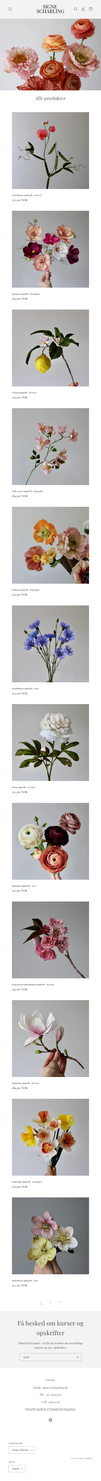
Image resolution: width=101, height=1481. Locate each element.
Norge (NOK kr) (20, 1449)
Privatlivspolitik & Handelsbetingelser (50, 1409)
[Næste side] (60, 1302)
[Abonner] (77, 1357)
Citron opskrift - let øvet (24, 392)
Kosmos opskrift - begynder (26, 294)
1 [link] (41, 1302)
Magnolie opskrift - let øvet (25, 1083)
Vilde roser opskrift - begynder (27, 491)
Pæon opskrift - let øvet (23, 787)
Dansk (15, 1468)
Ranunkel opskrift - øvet (24, 886)
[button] (10, 9)
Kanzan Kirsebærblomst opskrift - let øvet (33, 984)
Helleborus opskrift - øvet (25, 1280)
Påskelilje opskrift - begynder (27, 1181)
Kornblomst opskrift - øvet (25, 688)
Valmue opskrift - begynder (26, 590)
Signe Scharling (85, 1458)
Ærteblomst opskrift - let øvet (27, 195)
